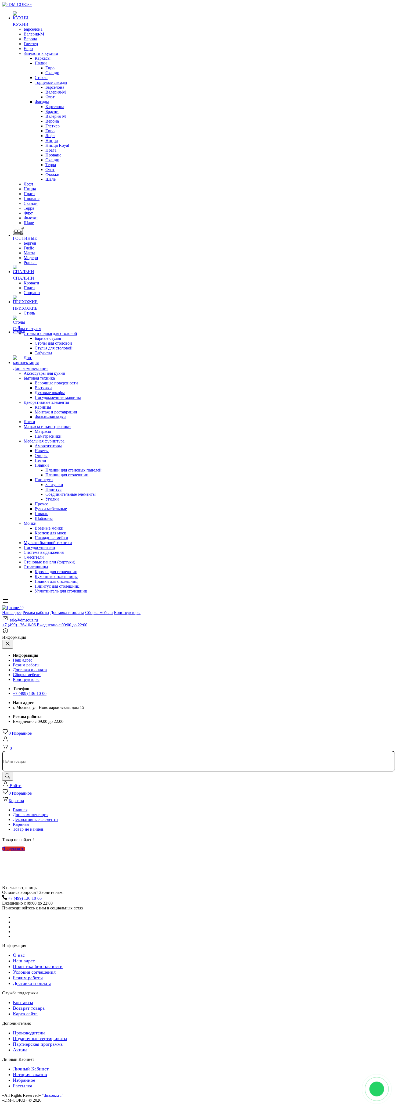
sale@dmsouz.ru (24, 620)
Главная (20, 810)
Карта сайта (25, 1013)
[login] (5, 740)
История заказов (30, 1074)
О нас (19, 955)
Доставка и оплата (67, 612)
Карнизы (21, 824)
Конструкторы (127, 612)
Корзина (16, 800)
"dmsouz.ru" (52, 1095)
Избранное (20, 733)
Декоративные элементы (35, 819)
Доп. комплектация (30, 814)
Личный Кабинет (31, 1069)
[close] (7, 644)
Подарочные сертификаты (40, 1038)
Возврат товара (29, 1008)
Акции (20, 1049)
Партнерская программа (38, 1044)
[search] (7, 776)
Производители (29, 1032)
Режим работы (36, 612)
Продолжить (13, 849)
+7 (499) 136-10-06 (44, 625)
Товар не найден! (29, 829)
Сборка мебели (99, 612)
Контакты (23, 1002)
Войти (15, 785)
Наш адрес (11, 612)
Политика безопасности (38, 966)
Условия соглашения (34, 972)
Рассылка (22, 1085)
